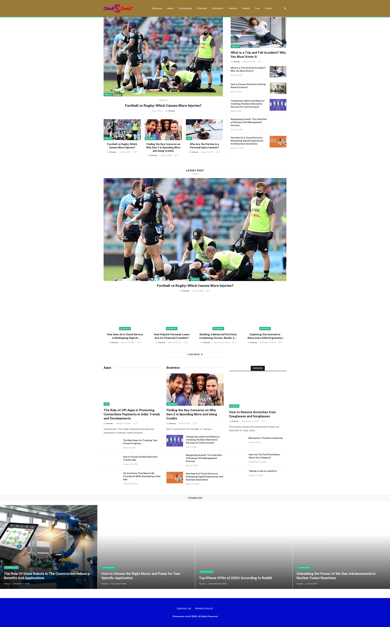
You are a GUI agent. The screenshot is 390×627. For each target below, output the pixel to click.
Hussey (171, 111)
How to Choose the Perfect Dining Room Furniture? (248, 86)
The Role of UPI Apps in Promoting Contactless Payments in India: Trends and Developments (132, 414)
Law (257, 8)
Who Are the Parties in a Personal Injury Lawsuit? (204, 146)
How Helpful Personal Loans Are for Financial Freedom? (171, 336)
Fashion (233, 8)
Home (143, 8)
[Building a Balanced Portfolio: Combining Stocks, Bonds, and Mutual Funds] (218, 314)
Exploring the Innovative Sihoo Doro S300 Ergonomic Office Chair (265, 336)
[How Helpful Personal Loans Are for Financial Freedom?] (171, 314)
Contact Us (184, 608)
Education (217, 8)
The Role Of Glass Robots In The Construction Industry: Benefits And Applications (47, 576)
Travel (268, 8)
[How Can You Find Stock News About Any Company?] (237, 458)
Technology (185, 8)
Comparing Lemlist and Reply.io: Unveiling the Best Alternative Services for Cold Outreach (248, 104)
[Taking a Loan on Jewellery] (237, 475)
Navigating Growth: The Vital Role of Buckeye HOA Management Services (249, 122)
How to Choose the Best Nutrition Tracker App (140, 458)
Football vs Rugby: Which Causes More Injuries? (163, 105)
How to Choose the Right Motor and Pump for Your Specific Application (140, 576)
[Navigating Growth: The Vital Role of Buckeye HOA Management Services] (278, 123)
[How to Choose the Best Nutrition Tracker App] (112, 461)
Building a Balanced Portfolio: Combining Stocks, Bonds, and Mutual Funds (218, 336)
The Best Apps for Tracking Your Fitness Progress (140, 442)
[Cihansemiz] (118, 8)
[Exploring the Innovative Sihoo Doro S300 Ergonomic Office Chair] (265, 314)
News (170, 8)
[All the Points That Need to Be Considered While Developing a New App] (112, 477)
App (106, 404)
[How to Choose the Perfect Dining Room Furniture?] (278, 88)
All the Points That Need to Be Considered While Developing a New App (142, 476)
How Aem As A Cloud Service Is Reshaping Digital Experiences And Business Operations (247, 140)
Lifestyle (202, 8)
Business (157, 8)
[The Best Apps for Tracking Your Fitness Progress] (112, 444)
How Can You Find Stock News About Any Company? (264, 456)
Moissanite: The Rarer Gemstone (266, 438)
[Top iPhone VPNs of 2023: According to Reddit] (243, 547)
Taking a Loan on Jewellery (263, 471)
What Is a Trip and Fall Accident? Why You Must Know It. (258, 55)
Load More (193, 354)
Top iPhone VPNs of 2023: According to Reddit (235, 578)
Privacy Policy (204, 608)
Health (246, 8)
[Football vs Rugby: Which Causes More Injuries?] (163, 56)
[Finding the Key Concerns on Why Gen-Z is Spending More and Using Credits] (163, 129)
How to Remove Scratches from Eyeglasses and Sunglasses (252, 414)
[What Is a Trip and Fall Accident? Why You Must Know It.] (258, 32)
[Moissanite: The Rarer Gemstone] (237, 442)
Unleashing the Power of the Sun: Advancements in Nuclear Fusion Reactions (336, 576)
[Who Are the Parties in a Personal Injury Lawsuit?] (204, 129)
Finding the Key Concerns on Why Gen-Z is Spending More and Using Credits (163, 147)
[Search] (285, 8)
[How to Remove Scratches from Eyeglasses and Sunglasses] (257, 391)
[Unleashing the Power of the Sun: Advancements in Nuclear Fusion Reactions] (341, 547)
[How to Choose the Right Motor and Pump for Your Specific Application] (146, 547)
